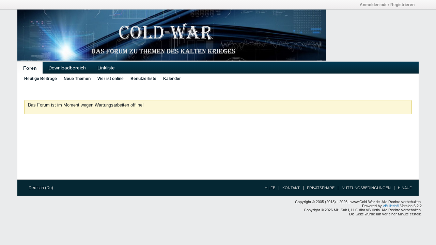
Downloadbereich (67, 67)
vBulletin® (391, 206)
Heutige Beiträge (40, 78)
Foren (30, 68)
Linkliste (106, 67)
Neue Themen (77, 78)
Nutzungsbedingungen (366, 188)
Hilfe (270, 188)
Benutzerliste (143, 78)
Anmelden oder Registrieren (387, 4)
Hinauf (405, 188)
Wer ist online (110, 78)
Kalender (172, 78)
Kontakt (291, 188)
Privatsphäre (320, 188)
